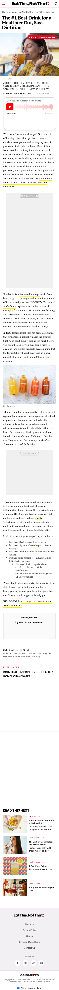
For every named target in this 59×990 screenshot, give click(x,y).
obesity (38, 518)
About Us (29, 924)
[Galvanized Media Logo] (29, 975)
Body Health (12, 672)
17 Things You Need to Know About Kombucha (27, 603)
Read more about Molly (30, 656)
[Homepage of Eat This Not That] (29, 915)
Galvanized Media (24, 980)
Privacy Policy (29, 930)
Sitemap (29, 936)
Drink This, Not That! (21, 12)
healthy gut (30, 134)
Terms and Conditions (29, 941)
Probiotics (23, 420)
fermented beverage (29, 294)
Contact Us (29, 947)
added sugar (35, 545)
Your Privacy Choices (32, 988)
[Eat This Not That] (29, 618)
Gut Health (43, 672)
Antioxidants (9, 306)
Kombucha (11, 676)
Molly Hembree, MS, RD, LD (20, 93)
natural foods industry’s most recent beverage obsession (27, 180)
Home (5, 12)
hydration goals (40, 591)
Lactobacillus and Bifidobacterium (30, 436)
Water (25, 676)
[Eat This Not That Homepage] (30, 3)
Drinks (28, 672)
